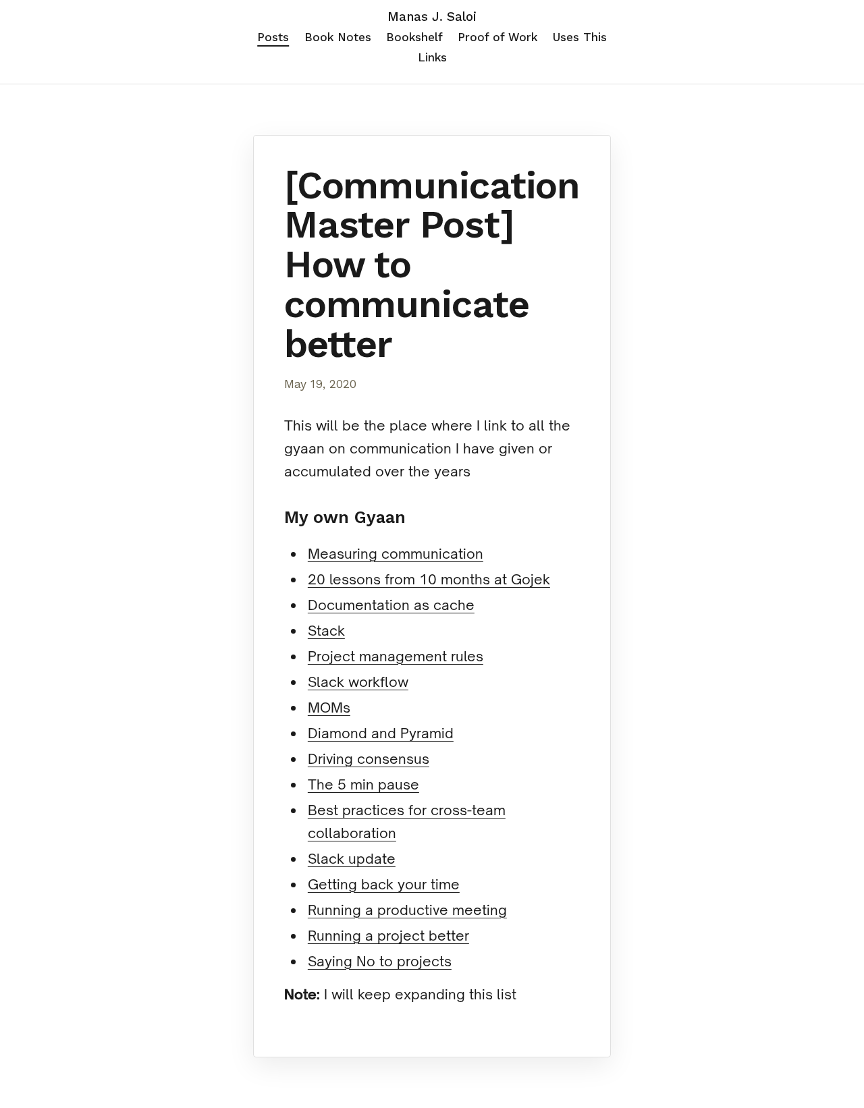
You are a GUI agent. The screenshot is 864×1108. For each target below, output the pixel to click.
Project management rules (395, 656)
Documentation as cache (391, 605)
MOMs (329, 707)
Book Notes (337, 37)
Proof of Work (497, 37)
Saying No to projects (380, 961)
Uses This (580, 37)
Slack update (352, 858)
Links (432, 57)
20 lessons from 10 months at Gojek (429, 579)
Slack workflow (358, 681)
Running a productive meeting (407, 910)
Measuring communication (395, 553)
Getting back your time (384, 884)
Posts (273, 37)
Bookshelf (414, 37)
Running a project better (388, 935)
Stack (326, 630)
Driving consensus (368, 758)
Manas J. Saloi (432, 17)
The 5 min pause (363, 784)
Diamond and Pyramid (381, 733)
